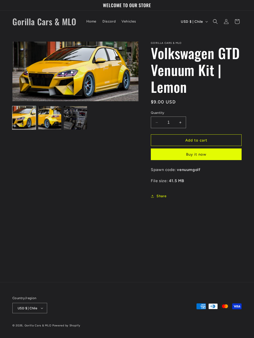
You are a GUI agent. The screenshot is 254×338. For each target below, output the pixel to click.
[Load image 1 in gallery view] (24, 117)
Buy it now (196, 154)
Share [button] (161, 196)
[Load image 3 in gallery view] (75, 117)
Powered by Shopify (66, 325)
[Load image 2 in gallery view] (50, 117)
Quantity (157, 113)
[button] (215, 21)
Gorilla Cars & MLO (38, 325)
